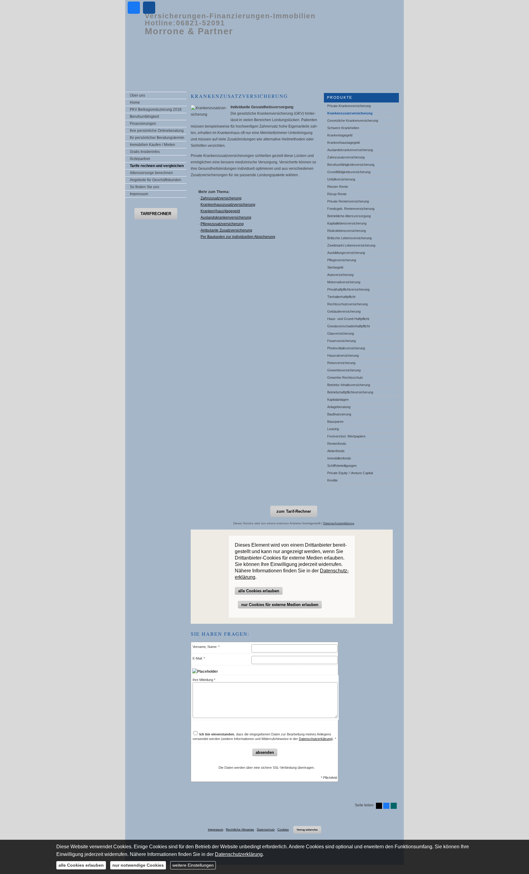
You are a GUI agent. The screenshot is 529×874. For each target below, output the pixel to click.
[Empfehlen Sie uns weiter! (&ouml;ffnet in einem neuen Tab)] (134, 8)
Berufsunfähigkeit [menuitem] (144, 116)
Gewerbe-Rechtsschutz (345, 377)
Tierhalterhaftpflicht (341, 297)
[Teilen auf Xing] (394, 806)
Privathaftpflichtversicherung (348, 289)
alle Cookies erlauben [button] (258, 591)
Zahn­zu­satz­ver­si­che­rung (346, 157)
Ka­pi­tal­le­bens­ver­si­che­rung (346, 223)
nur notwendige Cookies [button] (138, 865)
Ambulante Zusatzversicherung (226, 230)
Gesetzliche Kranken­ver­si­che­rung (352, 120)
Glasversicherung (340, 333)
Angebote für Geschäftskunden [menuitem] (155, 180)
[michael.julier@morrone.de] (149, 8)
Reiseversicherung (341, 363)
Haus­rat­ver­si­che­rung (343, 355)
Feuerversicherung (341, 341)
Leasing (333, 429)
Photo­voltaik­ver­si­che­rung (346, 348)
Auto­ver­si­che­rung (340, 275)
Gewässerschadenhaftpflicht (348, 326)
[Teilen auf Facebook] (386, 806)
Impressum (215, 829)
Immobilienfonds (339, 458)
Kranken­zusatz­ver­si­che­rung (350, 113)
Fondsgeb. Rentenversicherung (350, 208)
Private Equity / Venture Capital (350, 473)
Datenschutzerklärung (338, 523)
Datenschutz (266, 829)
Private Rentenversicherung (348, 201)
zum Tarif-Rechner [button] (293, 511)
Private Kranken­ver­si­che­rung (349, 106)
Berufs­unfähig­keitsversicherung (350, 164)
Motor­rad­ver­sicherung (343, 282)
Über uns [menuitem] (137, 95)
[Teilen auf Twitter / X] (379, 806)
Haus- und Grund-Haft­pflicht (348, 319)
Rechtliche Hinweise (240, 829)
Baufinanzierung (339, 414)
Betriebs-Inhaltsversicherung (348, 385)
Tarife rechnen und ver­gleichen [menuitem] (157, 166)
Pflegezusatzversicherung (222, 224)
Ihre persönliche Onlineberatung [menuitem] (157, 130)
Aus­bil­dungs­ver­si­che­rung (346, 253)
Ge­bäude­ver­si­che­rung (344, 311)
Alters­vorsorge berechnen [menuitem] (151, 173)
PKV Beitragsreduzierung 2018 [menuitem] (156, 109)
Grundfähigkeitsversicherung (348, 172)
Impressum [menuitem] (139, 194)
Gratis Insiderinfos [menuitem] (145, 152)
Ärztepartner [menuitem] (140, 159)
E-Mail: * (199, 658)
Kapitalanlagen (338, 399)
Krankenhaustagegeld (343, 142)
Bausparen (335, 421)
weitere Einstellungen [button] (193, 865)
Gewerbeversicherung (344, 370)
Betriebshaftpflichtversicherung (350, 392)
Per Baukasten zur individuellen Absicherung (238, 237)
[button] (155, 213)
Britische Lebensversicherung (349, 238)
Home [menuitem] (135, 102)
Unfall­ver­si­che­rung (341, 179)
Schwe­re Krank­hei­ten (343, 128)
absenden (265, 752)
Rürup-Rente (337, 194)
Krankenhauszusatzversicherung (228, 205)
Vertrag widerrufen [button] (307, 829)
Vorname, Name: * (206, 647)
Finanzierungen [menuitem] (143, 123)
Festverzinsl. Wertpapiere (346, 436)
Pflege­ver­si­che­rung (341, 260)
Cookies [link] (283, 829)
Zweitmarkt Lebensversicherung (351, 245)
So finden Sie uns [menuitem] (144, 187)
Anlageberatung (339, 407)
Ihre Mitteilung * (204, 680)
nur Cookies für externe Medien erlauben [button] (279, 604)
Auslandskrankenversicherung (350, 150)
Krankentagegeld (339, 135)
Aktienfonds (336, 451)
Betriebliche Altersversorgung (349, 216)
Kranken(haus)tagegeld (220, 211)
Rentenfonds (336, 443)
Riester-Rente (337, 186)
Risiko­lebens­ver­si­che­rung (346, 230)
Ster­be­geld (335, 267)
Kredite (332, 480)
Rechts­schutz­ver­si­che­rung (347, 304)
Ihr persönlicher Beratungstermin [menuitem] (157, 138)
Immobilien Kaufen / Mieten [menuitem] (152, 145)
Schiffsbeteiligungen (342, 465)
